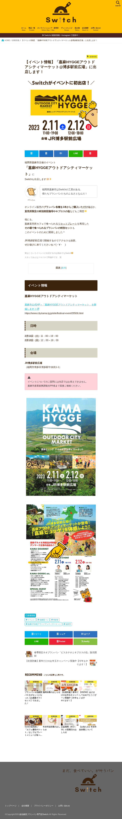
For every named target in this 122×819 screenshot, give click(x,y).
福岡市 (68, 624)
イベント (31, 620)
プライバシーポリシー (43, 806)
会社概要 (85, 29)
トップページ (11, 806)
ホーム (23, 29)
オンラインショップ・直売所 (48, 29)
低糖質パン (44, 620)
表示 (64, 268)
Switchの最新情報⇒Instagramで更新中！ (62, 35)
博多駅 (55, 620)
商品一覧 (32, 29)
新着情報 (31, 615)
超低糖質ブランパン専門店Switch (33, 814)
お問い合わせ (96, 29)
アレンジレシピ (66, 29)
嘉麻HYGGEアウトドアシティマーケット (44, 624)
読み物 (77, 29)
